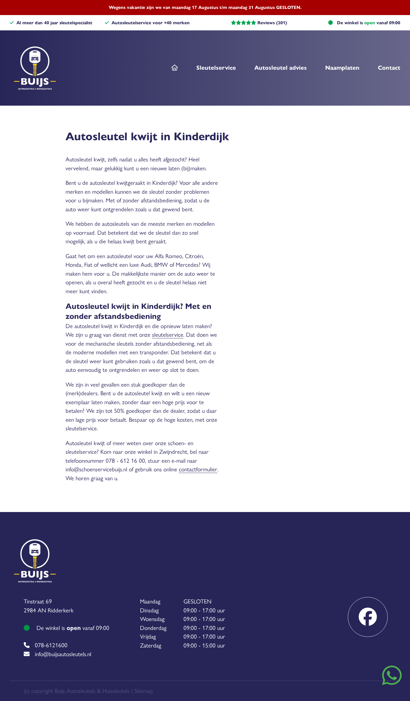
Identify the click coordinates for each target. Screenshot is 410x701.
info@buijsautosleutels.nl (63, 654)
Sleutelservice (216, 67)
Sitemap (143, 690)
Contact (389, 67)
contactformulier (198, 469)
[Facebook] (368, 617)
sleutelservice (167, 334)
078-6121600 (51, 645)
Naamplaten (342, 67)
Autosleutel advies (280, 67)
